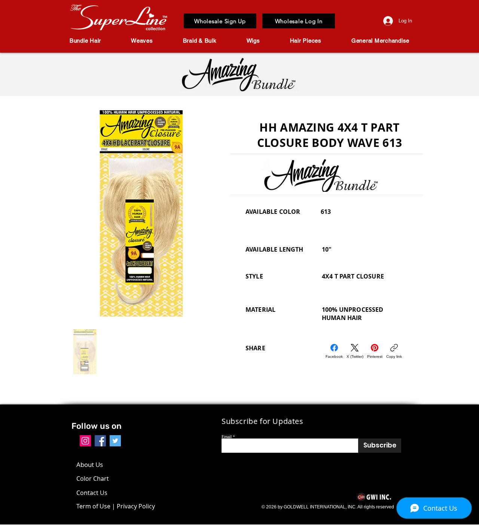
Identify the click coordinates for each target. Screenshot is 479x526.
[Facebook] (100, 440)
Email (227, 436)
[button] (85, 40)
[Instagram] (85, 440)
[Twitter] (115, 440)
